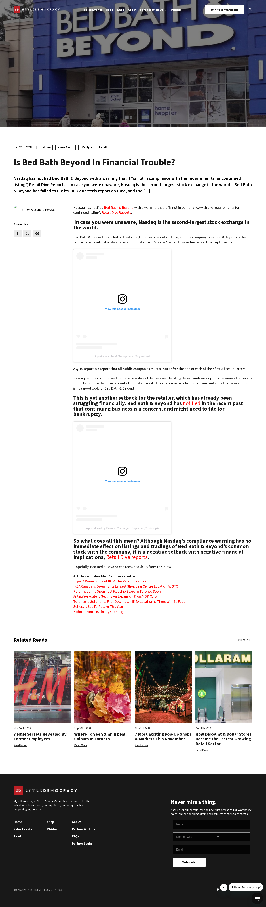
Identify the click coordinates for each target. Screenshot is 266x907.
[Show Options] (232, 837)
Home (18, 822)
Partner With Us (152, 10)
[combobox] (196, 837)
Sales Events (93, 10)
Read (109, 10)
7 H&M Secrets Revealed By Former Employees (40, 736)
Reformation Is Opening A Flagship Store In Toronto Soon (117, 591)
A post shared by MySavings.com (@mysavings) (122, 356)
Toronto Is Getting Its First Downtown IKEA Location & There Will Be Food (129, 601)
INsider (176, 10)
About (132, 10)
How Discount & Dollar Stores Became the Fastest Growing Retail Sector (223, 739)
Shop (120, 10)
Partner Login (82, 843)
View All (245, 640)
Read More (20, 745)
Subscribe (189, 862)
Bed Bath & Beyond (119, 207)
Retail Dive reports (127, 557)
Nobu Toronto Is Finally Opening (98, 611)
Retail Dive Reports (116, 212)
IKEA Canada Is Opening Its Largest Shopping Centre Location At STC (125, 586)
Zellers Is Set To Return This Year (98, 606)
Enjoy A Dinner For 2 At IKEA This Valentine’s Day (109, 581)
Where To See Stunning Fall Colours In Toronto (100, 736)
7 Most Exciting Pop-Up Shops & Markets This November (163, 736)
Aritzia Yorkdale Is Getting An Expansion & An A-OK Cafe (115, 596)
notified (191, 403)
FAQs (75, 836)
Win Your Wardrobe (225, 10)
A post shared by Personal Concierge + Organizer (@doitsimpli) (122, 528)
